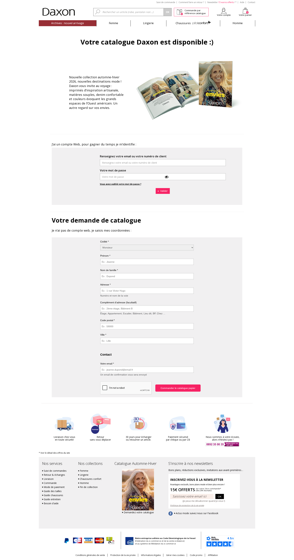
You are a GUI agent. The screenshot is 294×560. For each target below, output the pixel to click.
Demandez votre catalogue (139, 512)
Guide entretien (52, 499)
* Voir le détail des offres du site (54, 452)
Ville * (103, 334)
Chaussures (193, 23)
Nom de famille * (109, 270)
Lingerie (148, 23)
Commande (50, 483)
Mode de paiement (54, 487)
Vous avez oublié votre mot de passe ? (120, 184)
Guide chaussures (53, 495)
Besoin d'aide (51, 503)
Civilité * (104, 241)
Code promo (196, 555)
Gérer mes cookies (175, 555)
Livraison (49, 479)
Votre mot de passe (113, 170)
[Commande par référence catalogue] (180, 11)
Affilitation (213, 555)
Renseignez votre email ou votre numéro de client (133, 156)
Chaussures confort (90, 479)
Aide (242, 2)
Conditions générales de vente (90, 555)
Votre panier (245, 14)
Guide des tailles (53, 491)
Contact (251, 2)
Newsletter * (221, 2)
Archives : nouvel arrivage (67, 23)
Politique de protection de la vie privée (187, 505)
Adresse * (105, 284)
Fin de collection (89, 487)
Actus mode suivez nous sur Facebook (197, 513)
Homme (238, 23)
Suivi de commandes (55, 471)
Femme (113, 23)
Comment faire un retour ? (191, 2)
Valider (164, 190)
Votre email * (107, 363)
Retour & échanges (54, 475)
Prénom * (105, 255)
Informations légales (151, 555)
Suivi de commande (165, 2)
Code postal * (107, 320)
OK (220, 496)
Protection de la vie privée (123, 555)
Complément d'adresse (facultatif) (118, 302)
